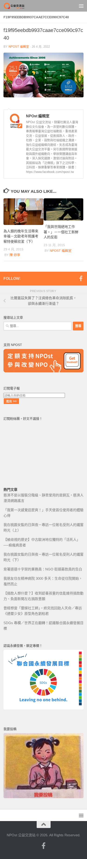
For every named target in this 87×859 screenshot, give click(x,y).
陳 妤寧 (15, 255)
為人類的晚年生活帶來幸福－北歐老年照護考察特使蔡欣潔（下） (20, 236)
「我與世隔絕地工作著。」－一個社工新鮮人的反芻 (61, 232)
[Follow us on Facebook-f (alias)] (81, 278)
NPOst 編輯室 (19, 46)
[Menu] (81, 6)
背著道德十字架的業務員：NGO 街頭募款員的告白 (42, 569)
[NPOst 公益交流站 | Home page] (18, 6)
